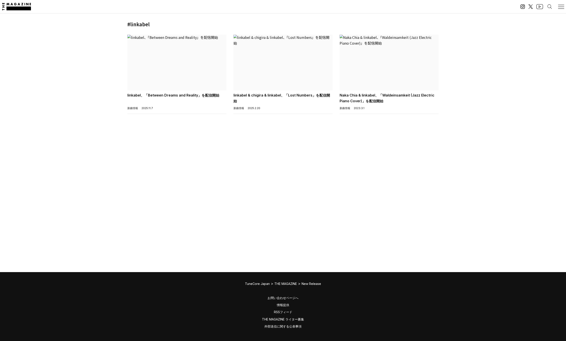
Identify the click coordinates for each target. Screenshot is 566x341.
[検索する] (550, 7)
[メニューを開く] (561, 6)
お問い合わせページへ (283, 298)
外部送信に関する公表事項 (283, 326)
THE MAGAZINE (285, 284)
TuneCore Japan (257, 284)
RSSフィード (283, 312)
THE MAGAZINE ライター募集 (283, 319)
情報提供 (283, 305)
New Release (311, 284)
